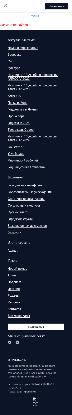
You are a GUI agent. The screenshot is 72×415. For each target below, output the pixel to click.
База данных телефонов (25, 185)
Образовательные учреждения (30, 192)
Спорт (12, 61)
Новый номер (17, 268)
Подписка (15, 282)
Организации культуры (24, 205)
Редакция (14, 295)
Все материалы (19, 315)
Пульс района (17, 102)
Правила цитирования (22, 391)
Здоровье (15, 54)
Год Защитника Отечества (26, 167)
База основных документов (27, 225)
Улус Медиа (16, 153)
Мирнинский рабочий (23, 160)
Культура (14, 68)
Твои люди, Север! (21, 129)
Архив (12, 275)
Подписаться (56, 6)
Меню (35, 16)
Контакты (14, 309)
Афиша (13, 250)
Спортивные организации (26, 198)
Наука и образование (23, 47)
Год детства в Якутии (23, 109)
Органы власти (18, 212)
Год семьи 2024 (19, 123)
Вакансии (14, 232)
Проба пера (16, 116)
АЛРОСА (14, 96)
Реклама (14, 302)
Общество (15, 147)
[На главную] (5, 5)
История (14, 288)
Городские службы (21, 219)
